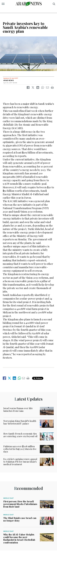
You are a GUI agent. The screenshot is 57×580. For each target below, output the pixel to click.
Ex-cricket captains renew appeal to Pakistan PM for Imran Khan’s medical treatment (20, 462)
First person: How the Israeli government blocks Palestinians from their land (20, 504)
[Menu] (3, 3)
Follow (38, 378)
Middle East (8, 498)
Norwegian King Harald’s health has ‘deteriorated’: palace (19, 422)
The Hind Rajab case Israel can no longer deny (19, 519)
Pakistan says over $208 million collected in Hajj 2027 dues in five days (19, 449)
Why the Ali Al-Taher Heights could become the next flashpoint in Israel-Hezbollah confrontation (19, 538)
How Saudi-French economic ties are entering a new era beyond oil (20, 435)
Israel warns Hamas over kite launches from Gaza (18, 409)
